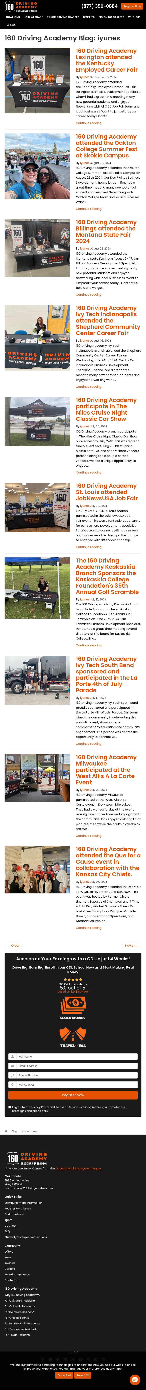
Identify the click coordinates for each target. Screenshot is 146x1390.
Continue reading (89, 123)
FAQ (7, 1231)
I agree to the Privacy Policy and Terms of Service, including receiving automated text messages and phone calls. (69, 1109)
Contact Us (12, 1280)
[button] (135, 1380)
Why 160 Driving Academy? (22, 1295)
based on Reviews (73, 992)
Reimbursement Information (24, 1203)
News (8, 1257)
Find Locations (14, 1214)
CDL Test (10, 1226)
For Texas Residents (18, 1335)
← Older (13, 945)
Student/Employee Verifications (26, 1237)
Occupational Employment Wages (79, 1168)
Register (132, 6)
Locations (12, 17)
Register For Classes (18, 1208)
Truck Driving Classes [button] (63, 17)
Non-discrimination (17, 1274)
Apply (8, 1220)
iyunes (85, 77)
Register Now (73, 1095)
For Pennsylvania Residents (22, 1323)
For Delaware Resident (19, 1312)
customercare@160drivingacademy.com (29, 1188)
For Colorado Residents (20, 1306)
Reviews (10, 1263)
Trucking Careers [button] (111, 17)
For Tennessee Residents (21, 1329)
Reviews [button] (10, 24)
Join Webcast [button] (33, 17)
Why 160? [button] (134, 17)
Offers (9, 1252)
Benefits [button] (89, 17)
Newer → (132, 945)
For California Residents (20, 1301)
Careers (10, 1269)
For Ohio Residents (17, 1318)
